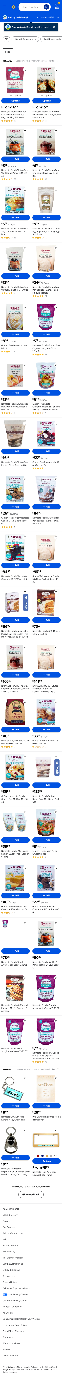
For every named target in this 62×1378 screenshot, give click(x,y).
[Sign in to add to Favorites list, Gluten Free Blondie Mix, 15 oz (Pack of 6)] (56, 702)
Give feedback (31, 1194)
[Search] (46, 7)
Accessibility (9, 1251)
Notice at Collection (12, 1306)
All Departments (11, 1208)
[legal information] (58, 61)
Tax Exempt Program (13, 1257)
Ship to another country (39, 27)
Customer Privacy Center (15, 1300)
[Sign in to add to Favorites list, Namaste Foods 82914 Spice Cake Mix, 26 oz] (56, 592)
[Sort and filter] (6, 39)
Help (5, 1239)
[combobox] (35, 7)
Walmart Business (11, 1343)
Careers (6, 1221)
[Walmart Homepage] (13, 7)
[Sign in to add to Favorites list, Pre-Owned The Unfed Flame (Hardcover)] (56, 1078)
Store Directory (10, 1215)
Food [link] (7, 51)
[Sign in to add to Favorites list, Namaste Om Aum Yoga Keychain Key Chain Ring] (25, 1078)
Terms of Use (9, 1276)
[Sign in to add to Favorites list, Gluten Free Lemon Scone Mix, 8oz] (25, 307)
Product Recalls (10, 1245)
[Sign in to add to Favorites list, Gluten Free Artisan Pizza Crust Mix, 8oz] (56, 812)
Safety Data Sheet (11, 1270)
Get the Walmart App (13, 1263)
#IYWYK (6, 1349)
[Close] (55, 27)
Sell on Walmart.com (13, 1233)
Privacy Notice (10, 1282)
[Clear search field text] (42, 7)
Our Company (10, 1227)
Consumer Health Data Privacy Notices (21, 1319)
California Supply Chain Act (16, 1288)
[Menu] (5, 7)
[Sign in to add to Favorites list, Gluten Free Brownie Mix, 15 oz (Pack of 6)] (56, 423)
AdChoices (8, 1312)
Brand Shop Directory (13, 1331)
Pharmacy (8, 1337)
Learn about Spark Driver (15, 1325)
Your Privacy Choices (18, 1294)
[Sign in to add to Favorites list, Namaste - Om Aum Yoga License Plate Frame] (56, 1130)
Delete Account (10, 1355)
